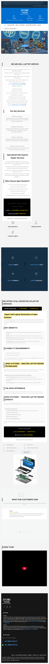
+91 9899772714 (22, 213)
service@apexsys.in (40, 20)
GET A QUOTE (26, 452)
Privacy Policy (13, 28)
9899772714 (19, 85)
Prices (17, 25)
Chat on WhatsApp (28, 435)
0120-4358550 (22, 84)
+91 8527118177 (30, 20)
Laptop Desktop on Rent (31, 25)
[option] (25, 469)
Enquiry (39, 25)
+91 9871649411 (15, 210)
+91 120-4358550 (38, 621)
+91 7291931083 (22, 105)
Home (5, 25)
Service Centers (10, 25)
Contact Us (6, 28)
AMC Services (22, 25)
